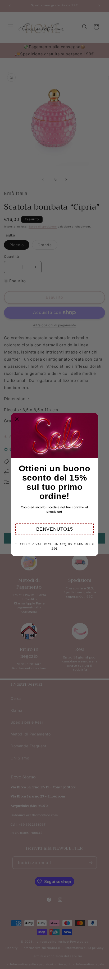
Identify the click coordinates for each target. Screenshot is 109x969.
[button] (54, 529)
